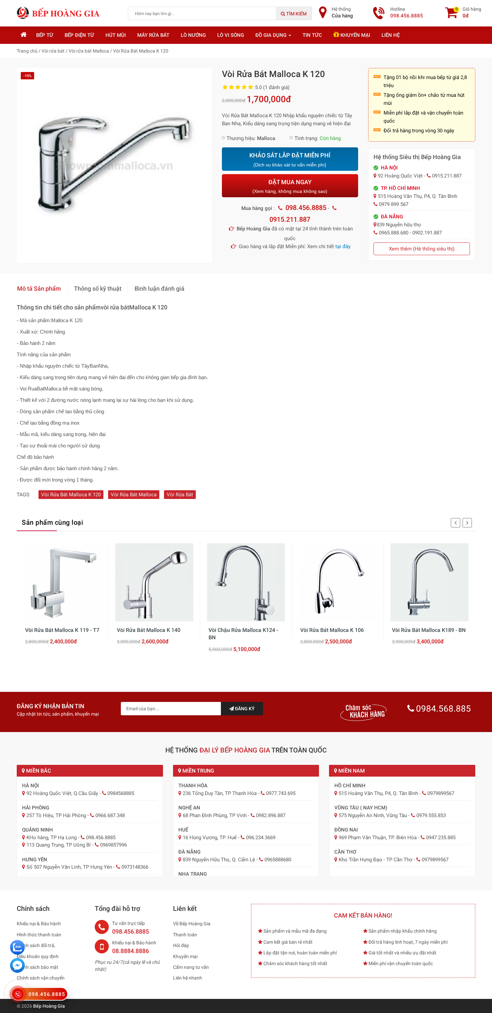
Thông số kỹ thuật (97, 288)
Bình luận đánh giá (159, 288)
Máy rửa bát (153, 35)
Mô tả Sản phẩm (39, 288)
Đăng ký (244, 708)
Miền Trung (197, 771)
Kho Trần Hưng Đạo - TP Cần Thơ (375, 860)
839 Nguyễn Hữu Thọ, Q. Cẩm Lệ (219, 860)
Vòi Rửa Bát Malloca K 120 (71, 495)
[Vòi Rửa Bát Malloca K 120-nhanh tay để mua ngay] (114, 165)
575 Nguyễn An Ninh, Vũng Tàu (373, 815)
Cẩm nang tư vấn (191, 967)
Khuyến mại (354, 35)
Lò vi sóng (230, 35)
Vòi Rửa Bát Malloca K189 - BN (429, 630)
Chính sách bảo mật (37, 967)
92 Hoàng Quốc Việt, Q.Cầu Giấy (62, 793)
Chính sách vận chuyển (41, 978)
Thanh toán (185, 934)
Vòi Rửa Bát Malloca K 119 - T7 (62, 630)
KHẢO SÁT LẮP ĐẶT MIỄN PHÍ (289, 159)
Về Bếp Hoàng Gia (192, 923)
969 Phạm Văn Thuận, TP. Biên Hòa (378, 838)
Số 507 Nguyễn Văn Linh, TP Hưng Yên (69, 867)
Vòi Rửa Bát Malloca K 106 (332, 630)
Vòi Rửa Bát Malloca (134, 495)
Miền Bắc (38, 771)
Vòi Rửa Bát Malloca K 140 (148, 630)
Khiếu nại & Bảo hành (39, 923)
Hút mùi (115, 35)
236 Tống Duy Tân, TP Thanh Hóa (220, 793)
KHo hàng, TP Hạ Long (51, 838)
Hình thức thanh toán (39, 934)
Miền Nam (351, 771)
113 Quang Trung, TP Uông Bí (58, 845)
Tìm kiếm (296, 13)
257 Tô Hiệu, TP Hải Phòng (56, 815)
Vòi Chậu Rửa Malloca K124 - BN (243, 634)
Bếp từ (44, 35)
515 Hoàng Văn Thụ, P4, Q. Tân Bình (378, 793)
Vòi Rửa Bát (180, 495)
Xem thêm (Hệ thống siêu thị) (422, 249)
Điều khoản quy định (38, 956)
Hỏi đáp (181, 945)
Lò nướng (193, 35)
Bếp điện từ (79, 35)
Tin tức (312, 35)
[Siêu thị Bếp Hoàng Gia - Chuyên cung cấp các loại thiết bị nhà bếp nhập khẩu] (58, 13)
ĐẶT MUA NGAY (289, 186)
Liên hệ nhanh (187, 978)
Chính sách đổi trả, (36, 945)
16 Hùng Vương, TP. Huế (210, 838)
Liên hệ (391, 35)
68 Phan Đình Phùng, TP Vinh (215, 815)
